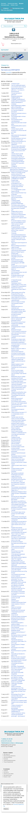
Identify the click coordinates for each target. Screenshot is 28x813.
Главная (6, 770)
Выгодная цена (5, 5)
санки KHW (8, 72)
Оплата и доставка (12, 3)
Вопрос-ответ (14, 5)
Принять (6, 808)
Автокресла (7, 754)
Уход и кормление (8, 762)
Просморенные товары (18, 8)
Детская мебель (8, 757)
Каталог (21, 3)
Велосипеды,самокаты (9, 755)
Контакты (3, 3)
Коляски (6, 758)
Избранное (6, 8)
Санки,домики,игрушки (9, 760)
